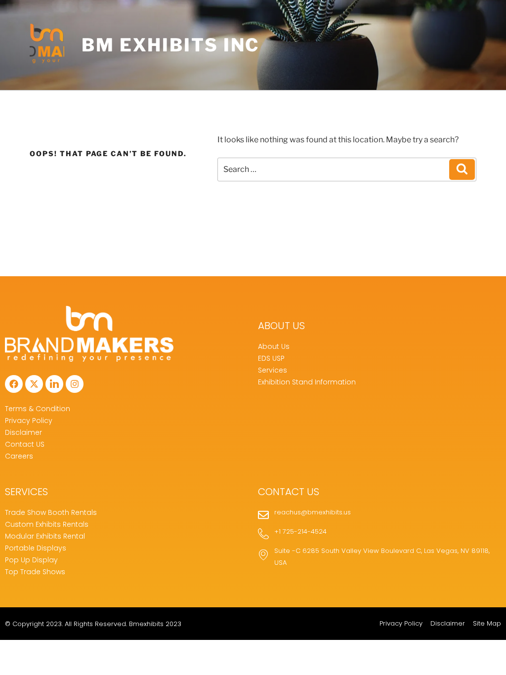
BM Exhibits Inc (170, 45)
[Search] (462, 169)
